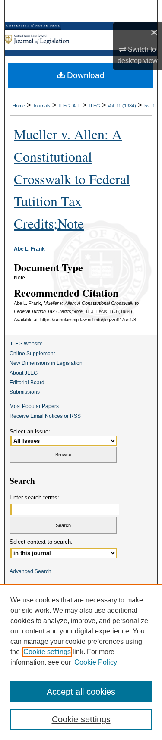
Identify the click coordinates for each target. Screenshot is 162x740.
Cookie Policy (95, 662)
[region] (81, 662)
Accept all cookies (81, 691)
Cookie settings (47, 651)
